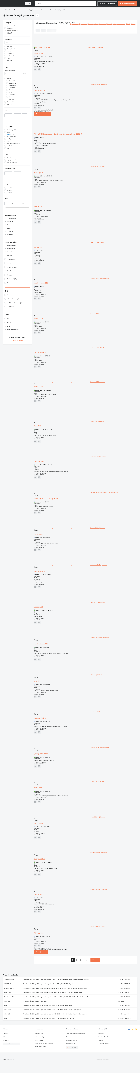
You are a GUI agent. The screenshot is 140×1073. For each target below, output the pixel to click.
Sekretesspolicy (39, 1037)
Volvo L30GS (38, 534)
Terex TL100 (38, 207)
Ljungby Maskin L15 (41, 644)
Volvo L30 (7, 1005)
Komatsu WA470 (9, 988)
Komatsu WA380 (9, 997)
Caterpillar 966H (9, 979)
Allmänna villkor (39, 1033)
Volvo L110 (7, 1018)
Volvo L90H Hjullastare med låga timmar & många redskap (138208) (58, 134)
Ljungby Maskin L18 (41, 283)
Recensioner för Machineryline (44, 1043)
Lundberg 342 (38, 607)
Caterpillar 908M (39, 859)
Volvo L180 (7, 1009)
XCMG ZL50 (7, 984)
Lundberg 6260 (39, 461)
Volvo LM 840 (38, 53)
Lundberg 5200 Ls (40, 718)
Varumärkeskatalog (40, 1046)
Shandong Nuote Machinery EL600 (46, 498)
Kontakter (6, 1040)
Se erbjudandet (41, 952)
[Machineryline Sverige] (13, 3)
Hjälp (4, 1037)
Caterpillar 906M (39, 571)
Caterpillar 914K (39, 90)
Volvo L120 (7, 992)
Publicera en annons (42, 114)
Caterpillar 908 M (40, 352)
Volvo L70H (38, 788)
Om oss (5, 1033)
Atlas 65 (36, 681)
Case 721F (37, 426)
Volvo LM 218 (38, 387)
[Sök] (36, 3)
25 (86, 960)
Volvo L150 (7, 1014)
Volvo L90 (7, 1001)
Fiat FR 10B (38, 247)
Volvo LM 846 (38, 319)
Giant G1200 (38, 823)
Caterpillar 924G (39, 894)
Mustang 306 (38, 173)
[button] (35, 69)
